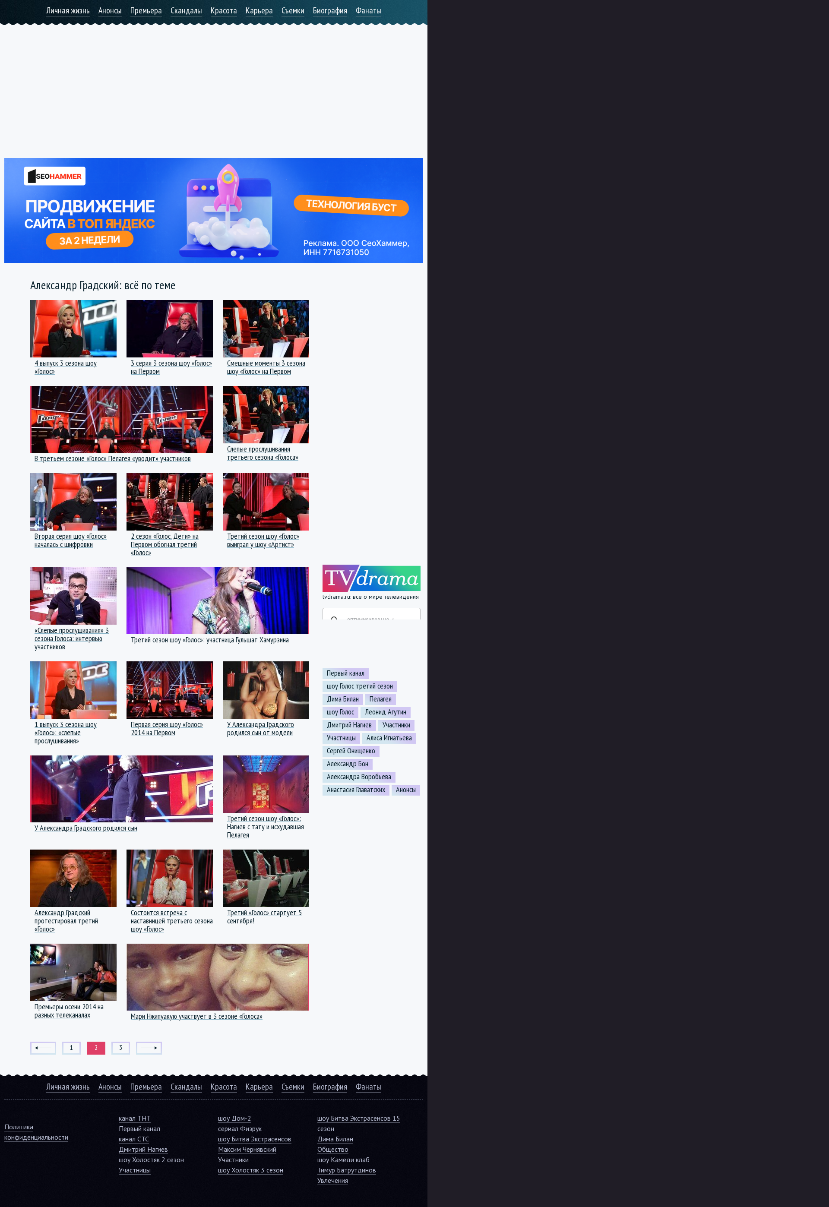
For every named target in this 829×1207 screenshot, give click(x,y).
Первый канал (345, 673)
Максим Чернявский (247, 1149)
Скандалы (186, 10)
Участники (396, 725)
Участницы (341, 738)
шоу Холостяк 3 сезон (250, 1170)
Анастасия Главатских (356, 789)
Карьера (259, 10)
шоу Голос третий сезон (360, 686)
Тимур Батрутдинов (346, 1170)
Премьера (146, 10)
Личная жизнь (68, 10)
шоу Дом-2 (234, 1118)
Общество (332, 1149)
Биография (330, 10)
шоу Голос (340, 712)
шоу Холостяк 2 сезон (151, 1159)
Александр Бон (347, 763)
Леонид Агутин (385, 712)
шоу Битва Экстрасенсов (254, 1138)
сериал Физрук (240, 1128)
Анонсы (110, 10)
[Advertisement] (213, 85)
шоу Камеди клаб (343, 1159)
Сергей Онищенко (351, 750)
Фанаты (368, 10)
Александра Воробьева (359, 776)
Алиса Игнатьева (389, 738)
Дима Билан (343, 699)
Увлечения (332, 1180)
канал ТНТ (135, 1118)
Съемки (293, 10)
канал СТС (134, 1138)
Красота (224, 10)
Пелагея (381, 699)
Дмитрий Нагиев (349, 725)
